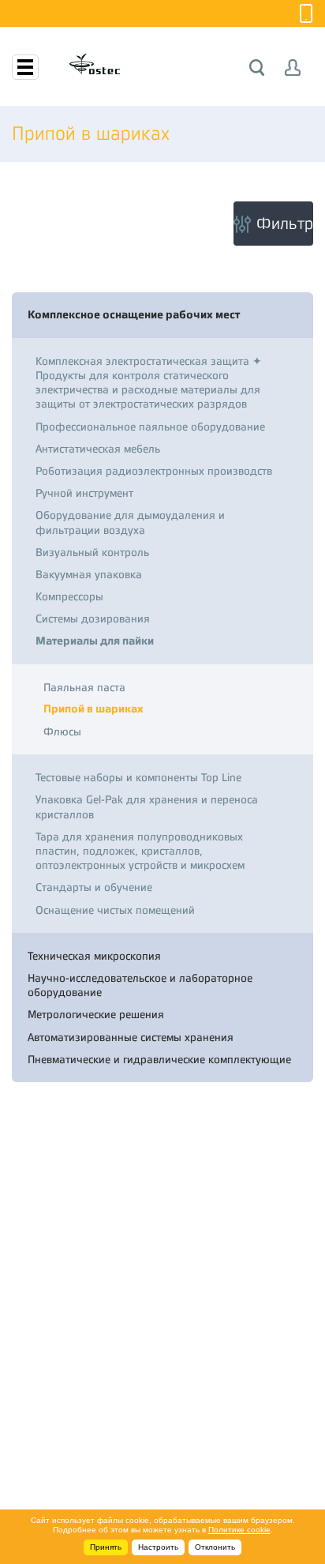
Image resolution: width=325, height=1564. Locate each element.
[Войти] (293, 67)
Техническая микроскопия (94, 955)
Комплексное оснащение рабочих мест (134, 314)
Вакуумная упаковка (88, 574)
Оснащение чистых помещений (115, 910)
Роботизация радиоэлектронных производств (153, 470)
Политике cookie (239, 1529)
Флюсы (62, 731)
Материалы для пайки (94, 641)
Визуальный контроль (92, 552)
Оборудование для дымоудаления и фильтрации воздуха (130, 522)
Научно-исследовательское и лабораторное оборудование (140, 985)
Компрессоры (69, 596)
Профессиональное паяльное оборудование (150, 426)
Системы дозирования (92, 618)
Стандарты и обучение (93, 887)
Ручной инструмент (84, 493)
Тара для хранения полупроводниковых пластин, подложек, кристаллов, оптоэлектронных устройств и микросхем (140, 850)
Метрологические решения (96, 1014)
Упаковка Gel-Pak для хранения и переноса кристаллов (146, 806)
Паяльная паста (84, 687)
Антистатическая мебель (97, 448)
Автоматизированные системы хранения (130, 1037)
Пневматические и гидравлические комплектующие (159, 1059)
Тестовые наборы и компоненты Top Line (138, 777)
